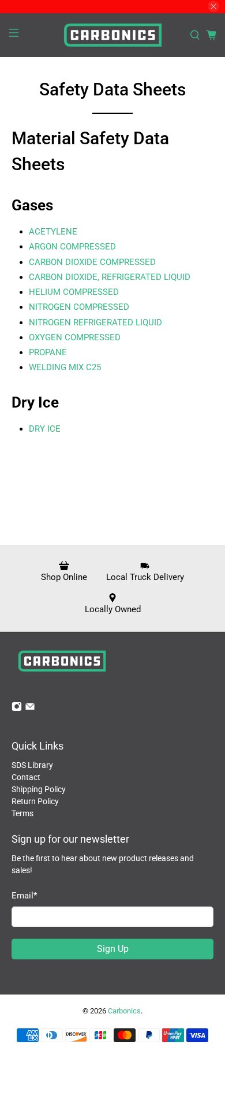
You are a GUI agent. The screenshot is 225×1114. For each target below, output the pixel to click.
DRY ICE (45, 429)
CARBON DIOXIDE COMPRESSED (92, 262)
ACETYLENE (53, 231)
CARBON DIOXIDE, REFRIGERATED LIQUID (109, 277)
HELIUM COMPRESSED (74, 292)
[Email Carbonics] (30, 708)
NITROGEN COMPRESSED (79, 307)
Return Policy (35, 801)
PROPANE (48, 352)
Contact (26, 777)
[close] (213, 6)
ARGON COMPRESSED (72, 246)
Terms (22, 813)
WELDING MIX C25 (65, 367)
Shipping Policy (39, 789)
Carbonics (124, 1011)
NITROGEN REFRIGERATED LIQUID (95, 322)
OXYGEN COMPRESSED (75, 337)
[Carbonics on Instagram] (17, 708)
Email (24, 895)
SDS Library (32, 765)
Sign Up (113, 948)
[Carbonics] (113, 35)
